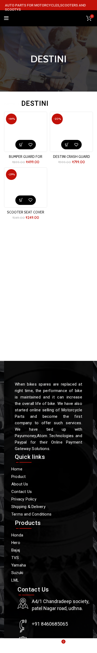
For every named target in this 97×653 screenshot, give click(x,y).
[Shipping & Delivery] (45, 506)
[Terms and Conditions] (45, 514)
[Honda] (45, 535)
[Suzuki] (45, 572)
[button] (21, 144)
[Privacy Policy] (45, 499)
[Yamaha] (45, 565)
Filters (87, 103)
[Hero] (45, 542)
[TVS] (45, 557)
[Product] (45, 476)
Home (10, 103)
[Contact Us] (45, 491)
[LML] (45, 580)
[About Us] (45, 484)
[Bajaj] (45, 550)
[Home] (45, 469)
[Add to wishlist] (30, 144)
